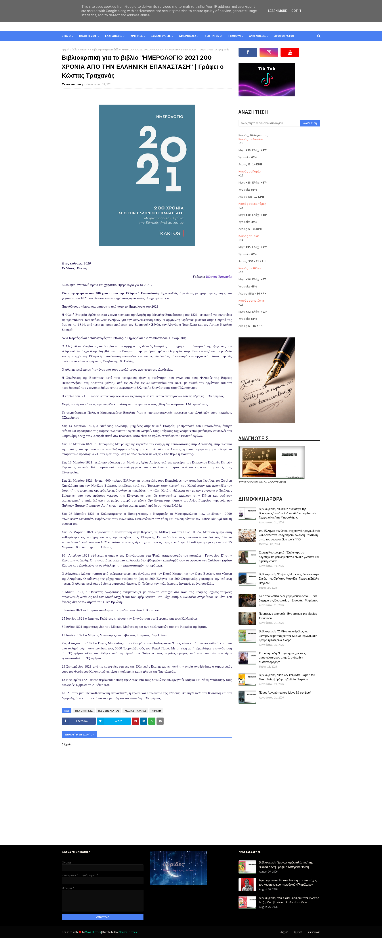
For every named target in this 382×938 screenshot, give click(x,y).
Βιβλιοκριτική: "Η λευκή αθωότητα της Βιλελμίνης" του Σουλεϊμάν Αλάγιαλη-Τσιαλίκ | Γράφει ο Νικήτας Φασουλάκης (288, 513)
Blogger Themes (127, 932)
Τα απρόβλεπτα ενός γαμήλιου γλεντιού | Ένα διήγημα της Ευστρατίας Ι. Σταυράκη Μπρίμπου (288, 598)
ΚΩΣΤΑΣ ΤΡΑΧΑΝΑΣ (135, 710)
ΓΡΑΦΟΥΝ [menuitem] (234, 36)
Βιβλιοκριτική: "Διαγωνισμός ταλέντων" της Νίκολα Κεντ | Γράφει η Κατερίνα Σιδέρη (286, 865)
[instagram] (269, 52)
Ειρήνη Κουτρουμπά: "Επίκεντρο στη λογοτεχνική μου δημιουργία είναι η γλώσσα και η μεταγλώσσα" (289, 557)
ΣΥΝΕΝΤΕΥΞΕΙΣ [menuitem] (161, 36)
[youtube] (290, 52)
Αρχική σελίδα (69, 49)
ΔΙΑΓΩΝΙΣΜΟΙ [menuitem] (213, 36)
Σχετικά (298, 932)
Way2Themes (93, 932)
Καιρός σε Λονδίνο (251, 139)
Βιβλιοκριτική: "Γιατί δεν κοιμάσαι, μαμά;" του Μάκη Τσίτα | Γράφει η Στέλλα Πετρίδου (287, 677)
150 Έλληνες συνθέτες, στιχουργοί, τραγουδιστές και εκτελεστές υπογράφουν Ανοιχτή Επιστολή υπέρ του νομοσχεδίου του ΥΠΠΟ (289, 535)
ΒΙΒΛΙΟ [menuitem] (66, 36)
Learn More (277, 11)
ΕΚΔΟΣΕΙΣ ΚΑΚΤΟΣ (108, 710)
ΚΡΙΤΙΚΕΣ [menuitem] (136, 36)
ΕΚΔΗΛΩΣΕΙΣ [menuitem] (113, 36)
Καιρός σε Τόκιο (249, 236)
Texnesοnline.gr (73, 84)
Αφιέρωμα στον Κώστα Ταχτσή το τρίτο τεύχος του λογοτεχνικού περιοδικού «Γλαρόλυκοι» (288, 882)
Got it (296, 11)
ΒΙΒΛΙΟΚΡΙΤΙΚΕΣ (83, 710)
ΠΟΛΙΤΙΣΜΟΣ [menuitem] (88, 36)
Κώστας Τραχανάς (219, 276)
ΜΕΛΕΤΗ (84, 49)
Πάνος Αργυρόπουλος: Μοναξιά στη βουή (285, 692)
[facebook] (248, 52)
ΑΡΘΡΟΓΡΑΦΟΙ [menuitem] (284, 36)
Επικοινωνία (313, 932)
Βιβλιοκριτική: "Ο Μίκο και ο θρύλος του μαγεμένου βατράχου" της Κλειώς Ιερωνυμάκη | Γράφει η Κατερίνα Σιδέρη (289, 636)
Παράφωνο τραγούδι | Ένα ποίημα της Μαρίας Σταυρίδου (288, 616)
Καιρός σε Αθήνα (250, 268)
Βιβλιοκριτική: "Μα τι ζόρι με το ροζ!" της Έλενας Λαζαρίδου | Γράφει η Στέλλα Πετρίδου (289, 900)
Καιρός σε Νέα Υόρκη (252, 204)
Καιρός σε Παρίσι (250, 171)
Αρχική (284, 932)
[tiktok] (311, 52)
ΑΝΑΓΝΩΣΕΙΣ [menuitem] (257, 36)
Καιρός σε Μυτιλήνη (252, 300)
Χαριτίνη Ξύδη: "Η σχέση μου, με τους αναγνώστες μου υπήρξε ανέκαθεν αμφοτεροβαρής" (282, 657)
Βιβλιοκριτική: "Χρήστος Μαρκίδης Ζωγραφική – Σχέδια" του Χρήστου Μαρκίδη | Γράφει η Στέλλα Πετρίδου (289, 578)
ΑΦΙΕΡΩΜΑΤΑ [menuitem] (187, 36)
